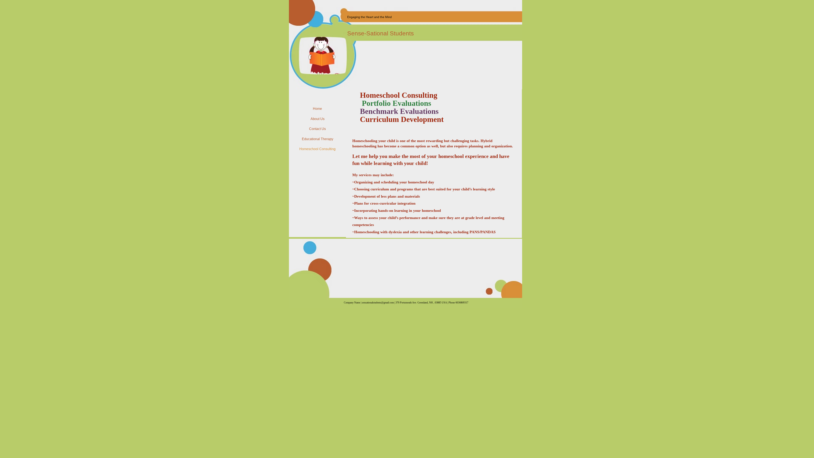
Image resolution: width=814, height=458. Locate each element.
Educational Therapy (317, 139)
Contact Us (317, 129)
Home (317, 108)
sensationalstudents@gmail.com (378, 302)
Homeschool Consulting (317, 149)
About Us (318, 119)
